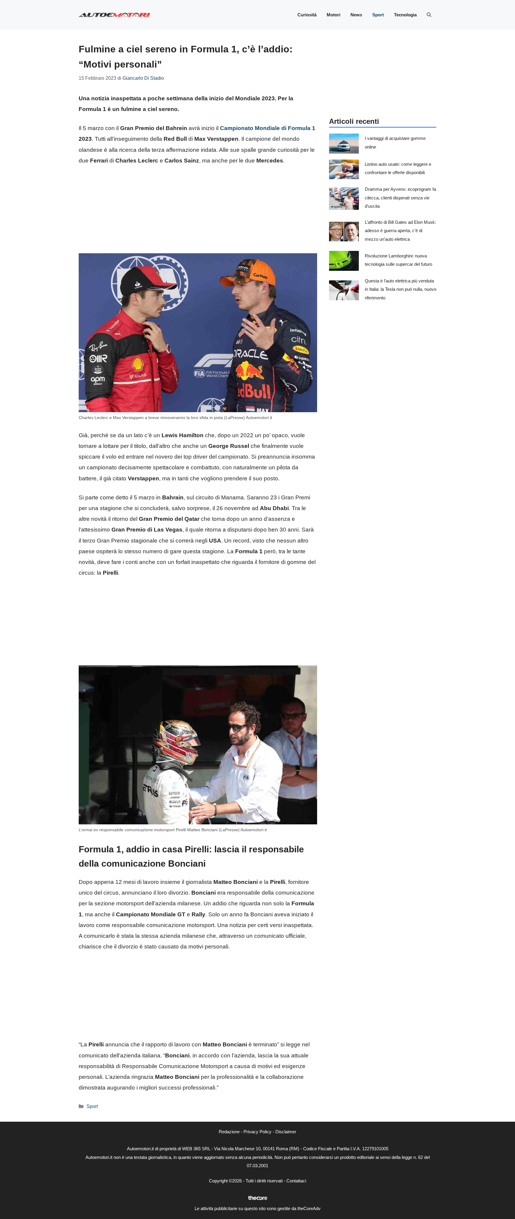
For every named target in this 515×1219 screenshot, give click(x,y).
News (356, 14)
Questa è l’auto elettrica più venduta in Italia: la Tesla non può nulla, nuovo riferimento (400, 289)
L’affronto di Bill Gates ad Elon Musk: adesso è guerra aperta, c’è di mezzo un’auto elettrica (400, 231)
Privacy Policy (257, 1131)
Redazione (229, 1131)
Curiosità (307, 14)
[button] (429, 15)
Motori (333, 14)
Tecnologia (405, 14)
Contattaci (296, 1180)
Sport (378, 14)
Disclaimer (285, 1131)
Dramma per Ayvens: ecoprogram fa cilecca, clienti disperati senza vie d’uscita (400, 198)
